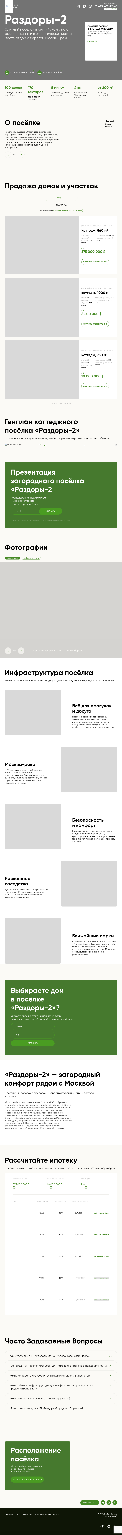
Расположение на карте (22, 73)
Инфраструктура (44, 1515)
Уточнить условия (101, 1213)
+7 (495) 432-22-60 (105, 6)
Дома (17, 1515)
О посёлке (9, 1515)
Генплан (24, 1515)
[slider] (14, 1187)
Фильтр (61, 198)
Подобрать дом (89, 1502)
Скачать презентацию (95, 262)
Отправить (33, 1043)
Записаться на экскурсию (27, 1479)
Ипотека (56, 1515)
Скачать (92, 42)
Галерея (33, 1515)
